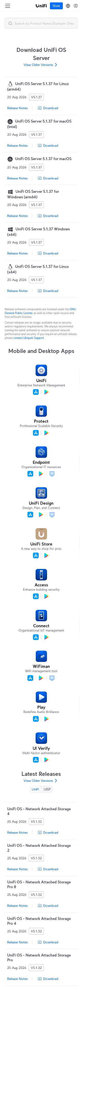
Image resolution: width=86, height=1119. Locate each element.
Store (56, 6)
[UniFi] (41, 6)
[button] (10, 23)
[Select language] (67, 6)
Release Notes (17, 108)
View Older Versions (38, 65)
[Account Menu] (76, 6)
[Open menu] (7, 6)
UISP (47, 789)
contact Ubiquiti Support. (29, 337)
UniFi (35, 789)
